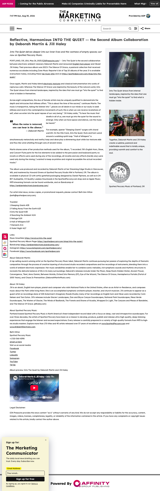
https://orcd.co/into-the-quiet (38, 238)
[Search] (130, 28)
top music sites (48, 74)
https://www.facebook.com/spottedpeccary (40, 251)
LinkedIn (14, 355)
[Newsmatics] (5, 254)
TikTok (13, 365)
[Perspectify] (5, 243)
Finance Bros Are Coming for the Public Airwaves (27, 3)
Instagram (14, 358)
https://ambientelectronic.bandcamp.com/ (29, 185)
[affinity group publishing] (5, 248)
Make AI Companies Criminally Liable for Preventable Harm (94, 3)
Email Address (13, 468)
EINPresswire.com (50, 60)
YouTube (14, 361)
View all (154, 3)
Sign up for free (25, 479)
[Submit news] (5, 237)
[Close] (46, 440)
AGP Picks (7, 4)
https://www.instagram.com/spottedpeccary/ (41, 248)
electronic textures (51, 83)
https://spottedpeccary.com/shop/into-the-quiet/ (60, 241)
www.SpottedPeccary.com (113, 323)
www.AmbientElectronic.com (22, 327)
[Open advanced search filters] (135, 28)
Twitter (13, 352)
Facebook (14, 348)
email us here (16, 342)
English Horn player (81, 64)
